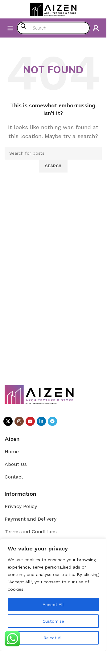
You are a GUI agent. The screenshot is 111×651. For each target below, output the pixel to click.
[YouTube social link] (30, 421)
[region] (53, 594)
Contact (14, 477)
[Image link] (39, 394)
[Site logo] (53, 9)
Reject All (53, 637)
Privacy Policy (21, 506)
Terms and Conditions (31, 531)
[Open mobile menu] (10, 28)
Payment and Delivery (30, 519)
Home (12, 452)
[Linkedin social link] (41, 421)
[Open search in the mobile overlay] (53, 28)
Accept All (53, 604)
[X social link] (8, 421)
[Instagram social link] (19, 421)
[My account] (96, 28)
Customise (53, 621)
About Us (16, 464)
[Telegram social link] (52, 421)
